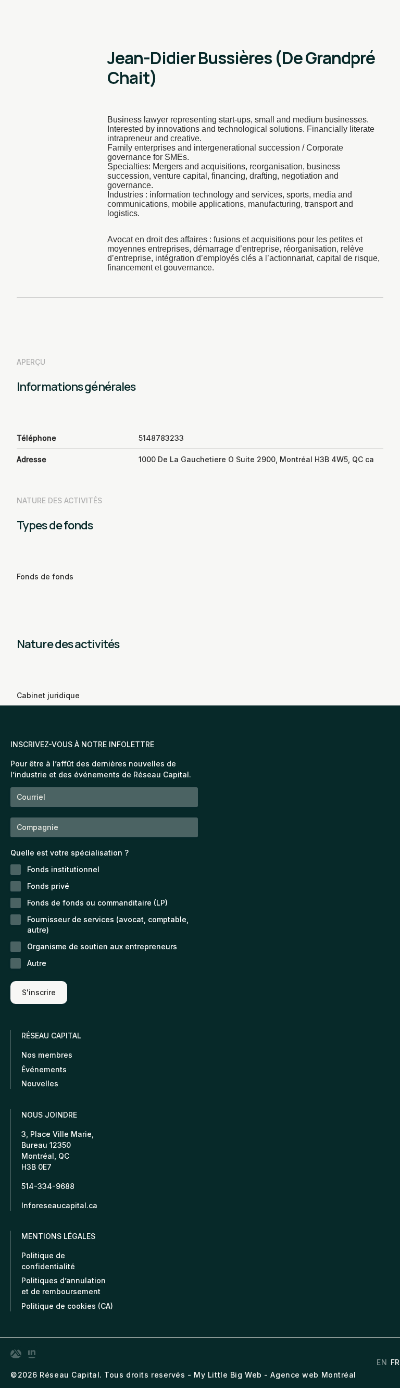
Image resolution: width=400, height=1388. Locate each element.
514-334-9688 (47, 1186)
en (382, 1362)
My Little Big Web (228, 1374)
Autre (36, 963)
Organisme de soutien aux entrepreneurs (102, 946)
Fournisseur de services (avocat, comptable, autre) (108, 924)
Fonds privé (48, 886)
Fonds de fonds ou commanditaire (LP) (97, 902)
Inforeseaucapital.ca (59, 1205)
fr (395, 1362)
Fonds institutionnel (63, 869)
